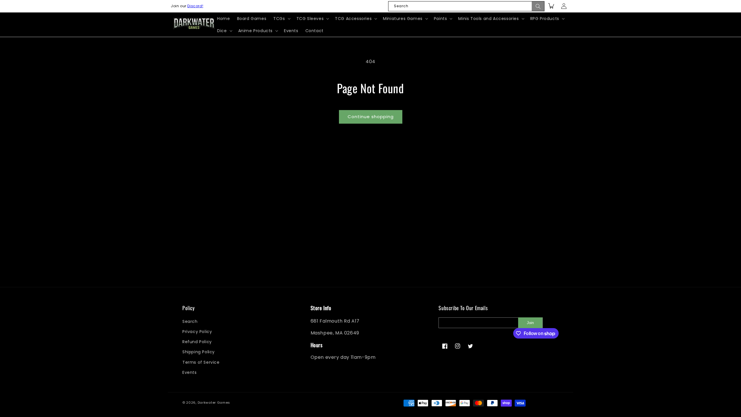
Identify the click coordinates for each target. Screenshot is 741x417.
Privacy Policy (197, 331)
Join (530, 323)
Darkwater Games (214, 402)
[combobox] (466, 6)
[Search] (538, 6)
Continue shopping (371, 117)
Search (190, 321)
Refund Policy (197, 342)
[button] (281, 18)
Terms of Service (201, 362)
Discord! (195, 5)
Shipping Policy (198, 352)
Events (189, 372)
